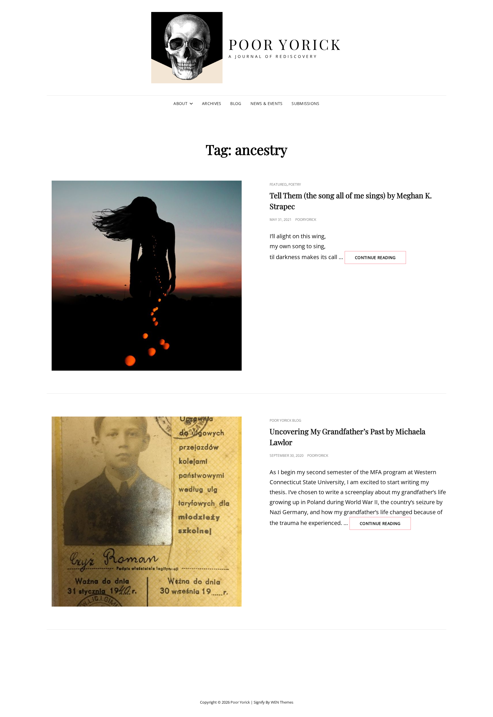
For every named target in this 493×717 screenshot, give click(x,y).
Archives (211, 103)
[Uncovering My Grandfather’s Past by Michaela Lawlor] (146, 512)
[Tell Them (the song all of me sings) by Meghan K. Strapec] (146, 276)
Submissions (305, 103)
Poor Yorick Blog (285, 420)
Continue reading (380, 259)
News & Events (266, 103)
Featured (278, 184)
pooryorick (305, 219)
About (180, 103)
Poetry (294, 184)
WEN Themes (282, 702)
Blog (235, 103)
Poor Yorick (285, 44)
